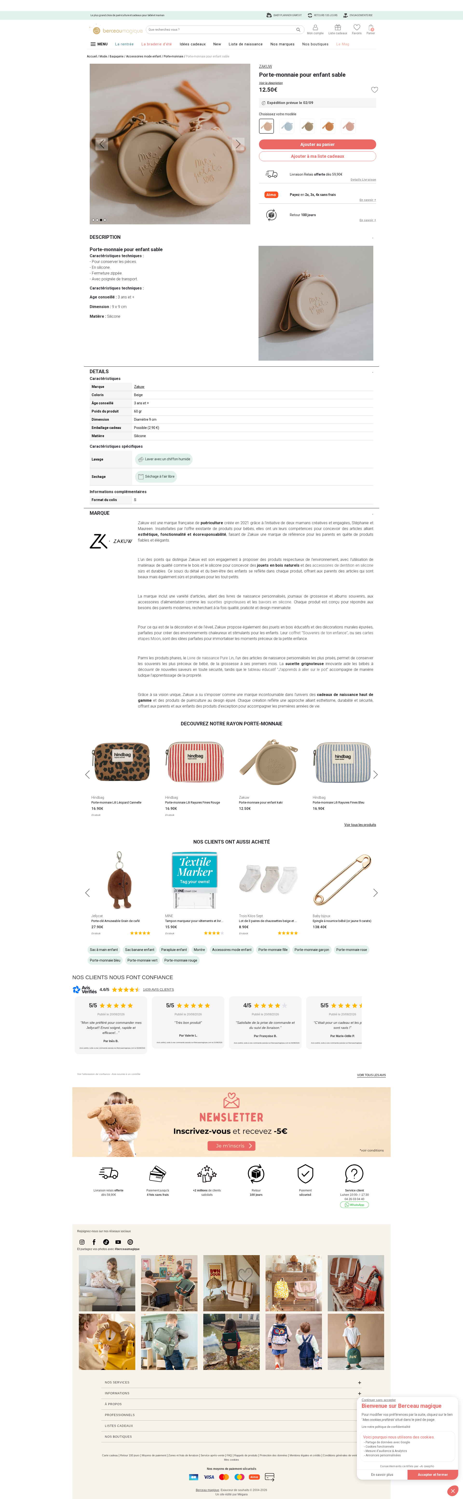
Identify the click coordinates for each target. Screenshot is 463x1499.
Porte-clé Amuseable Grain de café (115, 921)
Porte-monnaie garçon (312, 950)
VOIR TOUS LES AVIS (371, 1075)
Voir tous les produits (360, 825)
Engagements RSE (361, 15)
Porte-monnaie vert (142, 960)
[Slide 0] (93, 220)
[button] (453, 1491)
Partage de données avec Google (388, 1442)
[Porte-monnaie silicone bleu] (286, 126)
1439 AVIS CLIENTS (158, 989)
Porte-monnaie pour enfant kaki (261, 802)
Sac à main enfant (104, 950)
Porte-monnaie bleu (105, 960)
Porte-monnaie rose (351, 950)
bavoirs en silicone (275, 602)
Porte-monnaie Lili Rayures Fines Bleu (338, 802)
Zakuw (139, 387)
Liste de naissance (246, 44)
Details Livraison (363, 179)
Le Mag (342, 44)
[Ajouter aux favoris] (374, 89)
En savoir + (368, 200)
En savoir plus (382, 1475)
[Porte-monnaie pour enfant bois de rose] (348, 126)
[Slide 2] (101, 220)
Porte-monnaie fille (273, 950)
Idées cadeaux (193, 44)
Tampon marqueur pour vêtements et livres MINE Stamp (203, 921)
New (217, 44)
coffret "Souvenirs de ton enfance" (318, 633)
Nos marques (283, 44)
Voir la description (271, 83)
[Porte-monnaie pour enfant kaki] (307, 126)
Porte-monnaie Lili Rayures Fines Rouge (192, 802)
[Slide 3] (105, 220)
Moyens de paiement (154, 1455)
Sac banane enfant (139, 950)
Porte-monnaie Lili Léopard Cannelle (116, 802)
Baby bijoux (321, 916)
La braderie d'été (157, 44)
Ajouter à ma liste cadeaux (317, 156)
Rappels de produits (246, 1455)
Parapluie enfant (174, 950)
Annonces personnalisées (383, 1455)
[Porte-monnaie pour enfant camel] (327, 126)
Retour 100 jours (130, 1455)
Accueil (92, 56)
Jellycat (97, 916)
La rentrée (124, 44)
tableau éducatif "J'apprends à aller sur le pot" (288, 669)
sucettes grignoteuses (226, 602)
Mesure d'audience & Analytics (386, 1451)
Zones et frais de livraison (183, 1455)
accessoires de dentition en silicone (342, 565)
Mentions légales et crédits (305, 1455)
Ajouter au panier (317, 144)
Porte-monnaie (173, 56)
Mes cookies (231, 1459)
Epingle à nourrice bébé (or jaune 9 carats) (342, 921)
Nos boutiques (315, 44)
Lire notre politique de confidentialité (386, 1427)
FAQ (229, 1455)
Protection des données (273, 1455)
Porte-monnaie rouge (180, 960)
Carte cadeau (110, 1455)
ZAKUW (265, 66)
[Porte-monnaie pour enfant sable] (266, 126)
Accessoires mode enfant (143, 56)
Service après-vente (213, 1455)
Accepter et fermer (433, 1475)
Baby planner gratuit (287, 15)
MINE (169, 916)
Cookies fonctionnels (380, 1446)
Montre (199, 950)
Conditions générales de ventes (341, 1455)
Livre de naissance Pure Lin (210, 658)
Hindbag (97, 797)
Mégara (243, 1494)
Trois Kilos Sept (251, 916)
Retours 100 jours (325, 15)
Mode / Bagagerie (111, 56)
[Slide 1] (97, 220)
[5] (140, 932)
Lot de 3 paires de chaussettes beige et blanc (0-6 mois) (278, 921)
